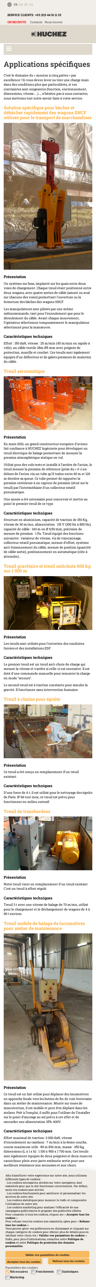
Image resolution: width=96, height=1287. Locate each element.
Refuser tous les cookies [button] (69, 1261)
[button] (39, 1244)
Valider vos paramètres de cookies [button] (47, 1254)
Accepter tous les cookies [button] (24, 1261)
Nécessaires (19, 1271)
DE (26, 4)
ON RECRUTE (16, 22)
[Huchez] (48, 34)
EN (21, 4)
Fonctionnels (45, 1271)
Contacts (36, 22)
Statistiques (70, 1271)
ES (31, 4)
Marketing (17, 1277)
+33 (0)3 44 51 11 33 (48, 15)
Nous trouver (54, 22)
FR (15, 4)
